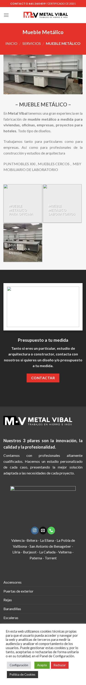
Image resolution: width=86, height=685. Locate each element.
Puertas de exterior (18, 591)
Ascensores (12, 582)
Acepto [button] (42, 665)
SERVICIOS (31, 43)
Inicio (11, 43)
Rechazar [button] (60, 665)
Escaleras (10, 617)
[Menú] (6, 15)
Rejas (7, 600)
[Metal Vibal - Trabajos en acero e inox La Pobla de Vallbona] (45, 15)
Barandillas (12, 608)
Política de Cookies (22, 674)
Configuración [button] (19, 665)
